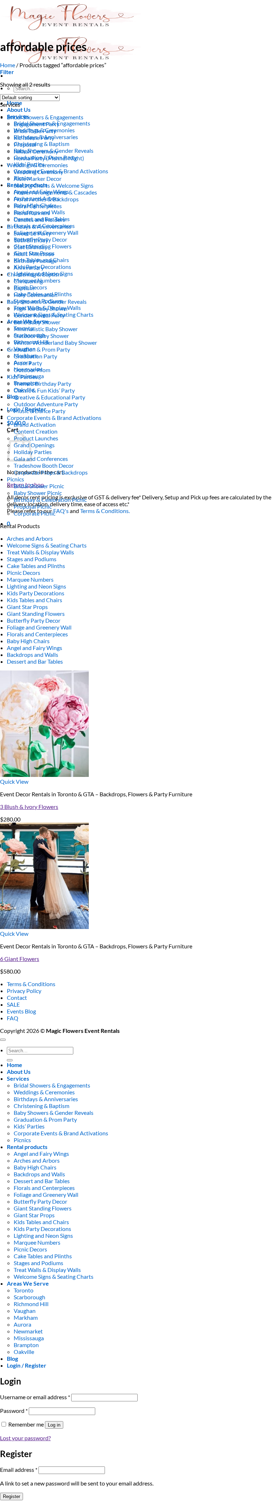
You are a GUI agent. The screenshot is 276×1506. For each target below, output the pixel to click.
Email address (18, 1469)
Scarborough (29, 1297)
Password (14, 1410)
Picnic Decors (23, 572)
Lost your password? (25, 1437)
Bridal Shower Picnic (39, 485)
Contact (17, 997)
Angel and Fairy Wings (34, 647)
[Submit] (10, 1060)
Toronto (23, 1290)
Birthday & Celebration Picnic (50, 499)
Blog (12, 396)
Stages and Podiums (31, 558)
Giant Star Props (27, 606)
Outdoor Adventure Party (46, 403)
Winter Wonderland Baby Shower (55, 342)
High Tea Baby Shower (41, 308)
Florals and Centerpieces (37, 634)
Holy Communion (36, 294)
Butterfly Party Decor (33, 620)
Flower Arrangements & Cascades (55, 192)
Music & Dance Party (39, 410)
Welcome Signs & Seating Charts (47, 545)
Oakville (24, 1351)
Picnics (15, 479)
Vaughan (25, 1310)
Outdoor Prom (32, 369)
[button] (7, 71)
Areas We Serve (28, 1283)
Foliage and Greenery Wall (39, 627)
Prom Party (28, 363)
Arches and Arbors (30, 538)
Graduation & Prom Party (38, 349)
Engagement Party (36, 123)
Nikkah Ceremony (36, 151)
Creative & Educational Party (49, 397)
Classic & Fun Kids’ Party (44, 390)
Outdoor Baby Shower (41, 335)
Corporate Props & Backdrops (51, 472)
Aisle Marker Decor (37, 178)
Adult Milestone (34, 253)
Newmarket (28, 1331)
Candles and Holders (39, 219)
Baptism (24, 287)
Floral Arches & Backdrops (46, 199)
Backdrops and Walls (32, 654)
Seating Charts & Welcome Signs (53, 185)
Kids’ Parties (22, 376)
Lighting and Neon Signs (36, 586)
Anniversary (29, 267)
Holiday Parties (33, 451)
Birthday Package (35, 260)
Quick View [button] (14, 781)
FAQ (12, 1018)
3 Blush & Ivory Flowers (29, 806)
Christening (28, 281)
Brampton (26, 1344)
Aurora (22, 1324)
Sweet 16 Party (32, 233)
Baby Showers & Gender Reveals (47, 301)
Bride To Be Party (35, 130)
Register (11, 1496)
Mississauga (29, 1338)
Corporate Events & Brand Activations (54, 417)
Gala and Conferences (41, 458)
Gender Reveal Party (39, 315)
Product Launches (36, 438)
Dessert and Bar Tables (35, 661)
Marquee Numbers (30, 579)
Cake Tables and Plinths (36, 565)
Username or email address (35, 1396)
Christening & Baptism (41, 143)
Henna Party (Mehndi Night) (49, 158)
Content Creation (36, 431)
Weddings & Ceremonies (37, 164)
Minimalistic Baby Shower (46, 328)
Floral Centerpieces (38, 205)
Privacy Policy (24, 990)
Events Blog (21, 1011)
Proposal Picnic (33, 506)
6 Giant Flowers (19, 958)
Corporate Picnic (34, 513)
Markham (26, 1317)
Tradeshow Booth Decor (44, 465)
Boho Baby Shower (37, 322)
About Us (19, 109)
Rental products (27, 1146)
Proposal (25, 144)
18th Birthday (31, 240)
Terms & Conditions (31, 983)
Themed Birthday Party (42, 383)
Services (18, 1078)
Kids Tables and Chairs (34, 599)
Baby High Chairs (28, 640)
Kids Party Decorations (35, 593)
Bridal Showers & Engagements (45, 117)
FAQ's (61, 510)
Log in (54, 1425)
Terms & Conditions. (105, 510)
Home (7, 64)
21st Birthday (30, 246)
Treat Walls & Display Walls (40, 552)
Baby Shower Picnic (38, 492)
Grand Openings (34, 444)
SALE (13, 1004)
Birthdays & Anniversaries (39, 226)
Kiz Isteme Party (34, 137)
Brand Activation (35, 424)
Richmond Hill (31, 1303)
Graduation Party (35, 356)
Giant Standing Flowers (36, 613)
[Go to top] (3, 1040)
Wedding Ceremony (38, 171)
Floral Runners (32, 212)
